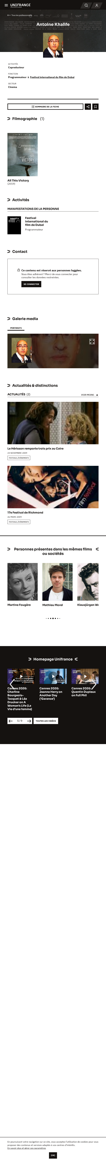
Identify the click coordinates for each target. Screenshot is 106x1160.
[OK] (53, 1155)
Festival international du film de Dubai (52, 77)
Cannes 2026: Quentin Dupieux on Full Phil (55, 692)
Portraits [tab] (16, 328)
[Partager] (88, 107)
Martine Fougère (19, 605)
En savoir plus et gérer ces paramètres (26, 1148)
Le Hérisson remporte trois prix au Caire (35, 448)
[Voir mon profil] (96, 5)
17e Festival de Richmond (25, 512)
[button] (92, 342)
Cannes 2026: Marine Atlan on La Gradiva (88, 692)
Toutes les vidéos (46, 721)
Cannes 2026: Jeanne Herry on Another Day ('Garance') (22, 694)
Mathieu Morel (52, 605)
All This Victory (18, 180)
